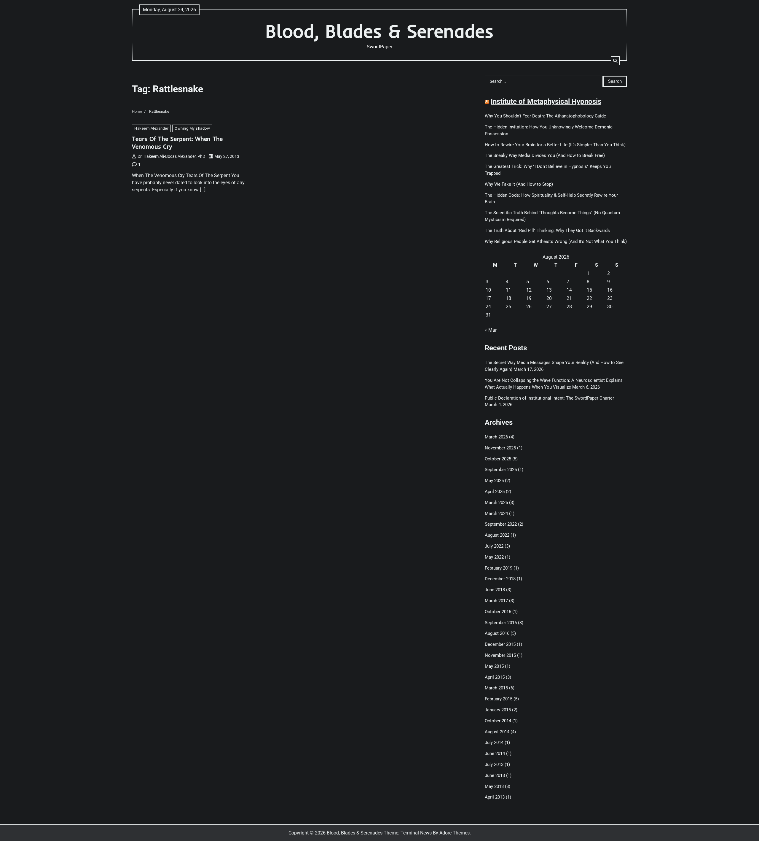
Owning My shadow (192, 128)
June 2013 (495, 775)
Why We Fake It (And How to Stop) (519, 184)
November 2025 (500, 448)
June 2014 (495, 753)
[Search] (615, 60)
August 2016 (497, 633)
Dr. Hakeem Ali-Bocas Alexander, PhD (171, 156)
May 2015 (494, 666)
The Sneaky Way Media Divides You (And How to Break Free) (545, 155)
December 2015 (500, 644)
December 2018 (500, 578)
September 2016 (501, 622)
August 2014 (497, 732)
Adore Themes (454, 833)
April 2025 (495, 491)
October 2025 (498, 459)
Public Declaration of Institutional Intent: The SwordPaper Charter (549, 398)
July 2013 (494, 764)
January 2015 (498, 710)
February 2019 (498, 568)
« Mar (491, 330)
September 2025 (501, 469)
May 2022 (494, 557)
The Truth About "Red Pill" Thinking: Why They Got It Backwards (547, 230)
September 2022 (501, 524)
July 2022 (494, 546)
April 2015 (495, 677)
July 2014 (494, 742)
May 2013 (494, 786)
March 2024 (496, 513)
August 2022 (497, 535)
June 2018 (495, 589)
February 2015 (498, 699)
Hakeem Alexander (151, 128)
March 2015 (496, 688)
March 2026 (496, 437)
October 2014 (498, 721)
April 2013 (495, 797)
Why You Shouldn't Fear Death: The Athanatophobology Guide (545, 116)
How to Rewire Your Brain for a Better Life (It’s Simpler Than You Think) (555, 144)
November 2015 (500, 655)
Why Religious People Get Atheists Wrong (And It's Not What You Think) (556, 241)
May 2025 (494, 480)
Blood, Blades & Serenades (379, 31)
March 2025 (496, 502)
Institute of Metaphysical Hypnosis (546, 101)
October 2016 (498, 611)
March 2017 (496, 600)
